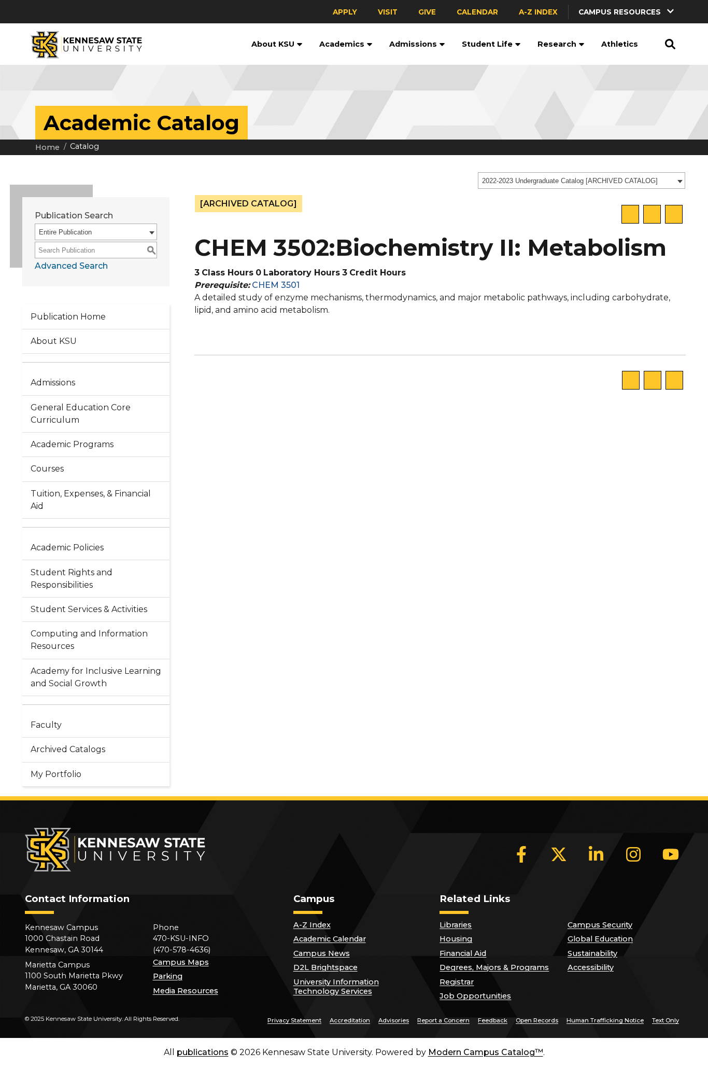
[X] (558, 854)
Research (556, 44)
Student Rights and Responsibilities (71, 578)
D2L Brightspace (325, 967)
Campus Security (600, 925)
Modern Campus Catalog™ (485, 1052)
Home (47, 147)
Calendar (477, 12)
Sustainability (592, 953)
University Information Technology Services (336, 986)
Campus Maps (181, 962)
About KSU (272, 44)
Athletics (619, 44)
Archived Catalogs (68, 749)
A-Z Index (538, 12)
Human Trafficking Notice (605, 1020)
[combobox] (581, 180)
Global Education (600, 939)
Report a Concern (443, 1020)
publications (203, 1052)
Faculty (46, 725)
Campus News (321, 953)
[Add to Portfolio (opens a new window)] (630, 214)
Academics (341, 44)
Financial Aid (463, 953)
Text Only (665, 1020)
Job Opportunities (475, 996)
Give (427, 12)
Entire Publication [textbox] (65, 232)
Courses (47, 469)
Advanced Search (71, 266)
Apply (345, 12)
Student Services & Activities (89, 609)
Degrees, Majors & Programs (494, 967)
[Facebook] (521, 854)
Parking (167, 976)
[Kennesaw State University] (82, 44)
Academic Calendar (329, 939)
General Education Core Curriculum (81, 414)
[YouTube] (670, 854)
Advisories (393, 1020)
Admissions (413, 44)
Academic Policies (67, 547)
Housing (456, 939)
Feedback (492, 1020)
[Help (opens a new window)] (674, 214)
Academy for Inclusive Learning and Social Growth (96, 677)
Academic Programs (72, 444)
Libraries (456, 925)
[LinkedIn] (596, 854)
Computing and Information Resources (89, 640)
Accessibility (591, 967)
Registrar (457, 982)
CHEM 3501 (276, 285)
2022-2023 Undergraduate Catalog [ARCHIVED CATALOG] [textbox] (570, 181)
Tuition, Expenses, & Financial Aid (91, 500)
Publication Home (68, 317)
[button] (627, 11)
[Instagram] (633, 854)
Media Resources (185, 990)
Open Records (537, 1020)
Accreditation (350, 1020)
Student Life (487, 44)
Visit (388, 12)
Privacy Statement (294, 1020)
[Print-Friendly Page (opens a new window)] (652, 214)
